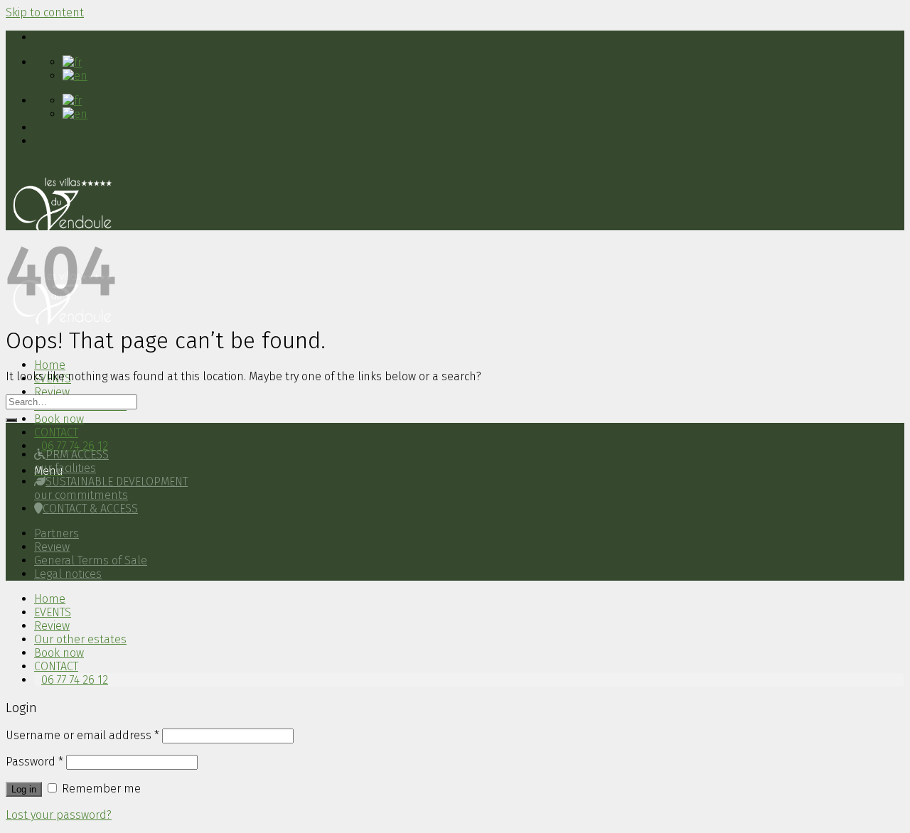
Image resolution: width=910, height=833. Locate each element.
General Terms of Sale (90, 560)
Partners (56, 533)
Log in (23, 789)
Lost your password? (59, 815)
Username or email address (82, 735)
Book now (59, 419)
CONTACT (56, 432)
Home (49, 365)
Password (34, 761)
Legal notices (68, 574)
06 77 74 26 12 (74, 446)
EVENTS (52, 612)
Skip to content (45, 12)
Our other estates (80, 639)
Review (52, 392)
